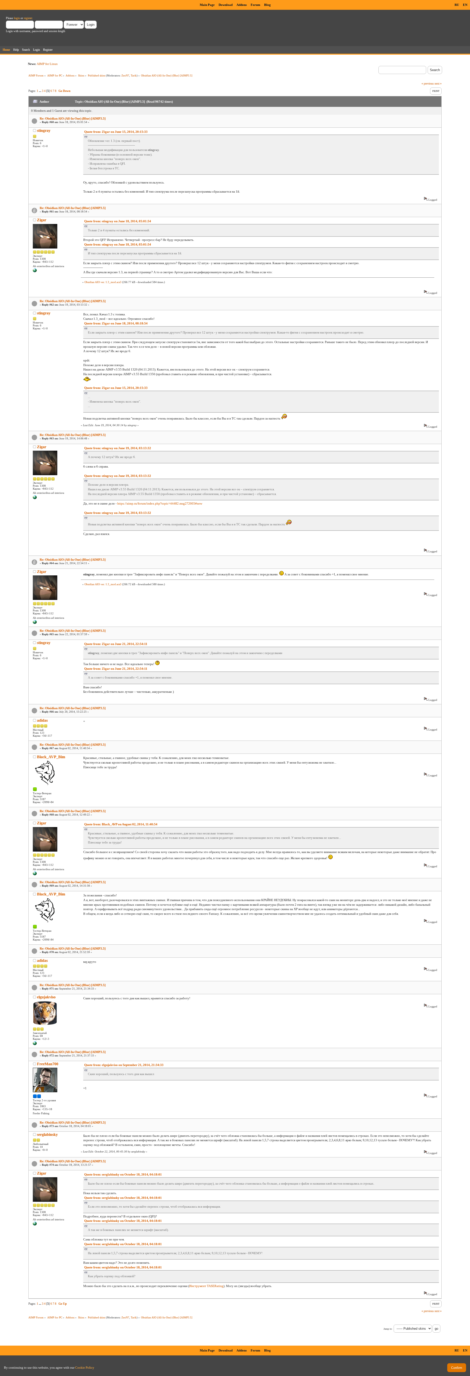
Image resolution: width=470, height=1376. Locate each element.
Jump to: (388, 1328)
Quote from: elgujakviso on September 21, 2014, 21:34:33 (124, 1065)
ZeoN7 (125, 75)
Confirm (456, 1368)
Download (226, 5)
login (17, 18)
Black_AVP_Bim (51, 757)
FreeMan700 (47, 1064)
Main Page (207, 5)
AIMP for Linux (47, 64)
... (40, 91)
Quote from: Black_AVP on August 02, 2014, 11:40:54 (120, 824)
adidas (42, 720)
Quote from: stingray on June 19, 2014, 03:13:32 (117, 448)
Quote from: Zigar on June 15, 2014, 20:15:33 (116, 132)
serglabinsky (47, 1134)
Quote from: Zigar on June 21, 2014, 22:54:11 (115, 644)
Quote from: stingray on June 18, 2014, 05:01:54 (117, 221)
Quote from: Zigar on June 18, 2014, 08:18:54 (116, 323)
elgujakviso (46, 997)
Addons (241, 5)
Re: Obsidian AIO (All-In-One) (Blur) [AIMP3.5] (73, 118)
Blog (267, 5)
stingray (43, 130)
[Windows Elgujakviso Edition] (35, 1044)
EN (465, 5)
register (28, 18)
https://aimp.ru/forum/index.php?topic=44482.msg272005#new (159, 503)
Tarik (134, 75)
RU (457, 5)
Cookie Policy (84, 1367)
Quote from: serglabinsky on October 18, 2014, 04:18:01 (123, 1174)
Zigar (41, 220)
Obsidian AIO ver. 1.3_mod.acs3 (102, 282)
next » (438, 83)
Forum (255, 5)
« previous (428, 83)
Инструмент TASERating (206, 1286)
